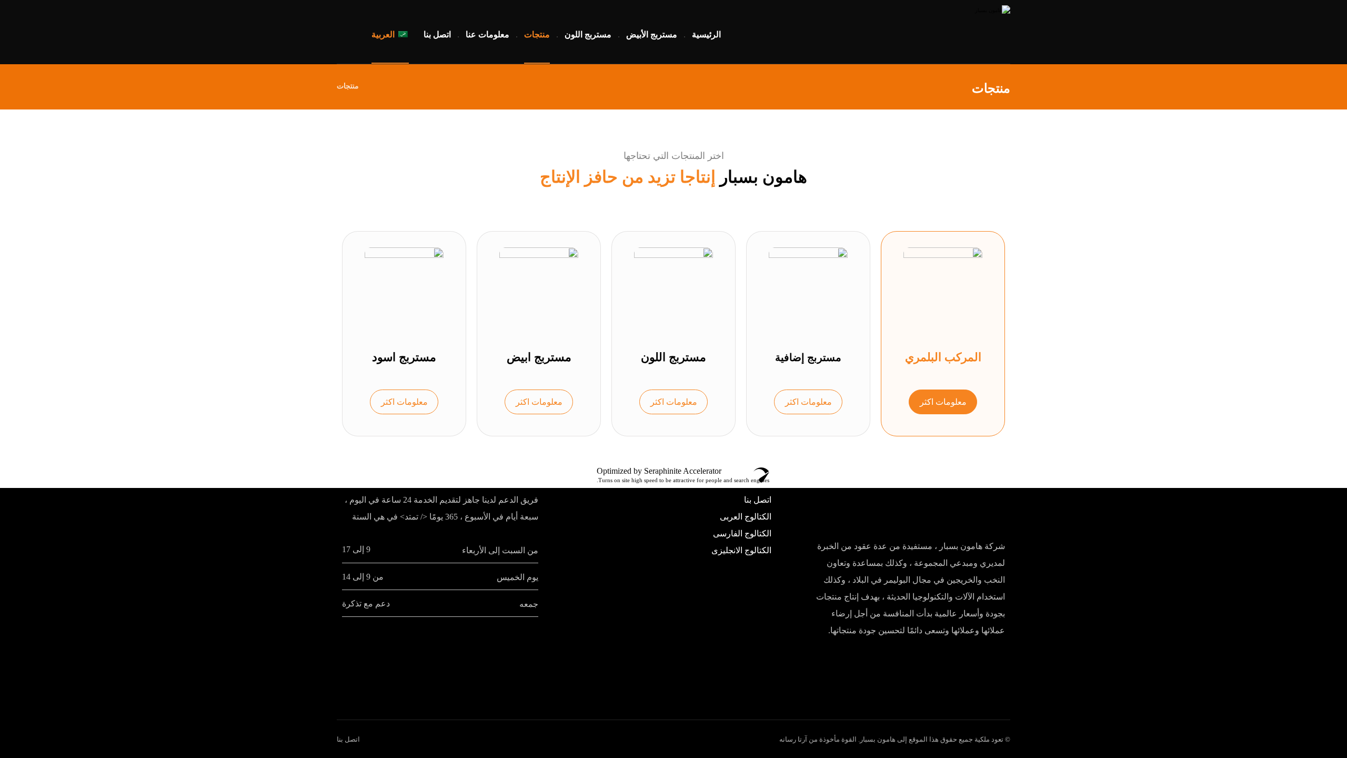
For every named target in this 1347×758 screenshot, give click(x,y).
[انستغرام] (355, 31)
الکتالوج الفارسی (742, 533)
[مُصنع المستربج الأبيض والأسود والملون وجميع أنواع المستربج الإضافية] (944, 31)
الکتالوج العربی (745, 516)
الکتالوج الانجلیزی (741, 550)
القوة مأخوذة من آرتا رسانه (818, 739)
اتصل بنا (757, 499)
